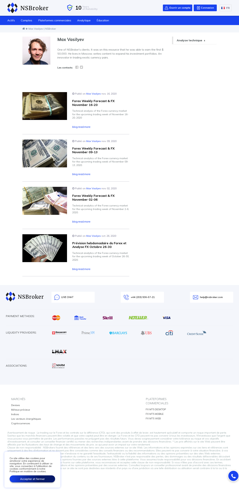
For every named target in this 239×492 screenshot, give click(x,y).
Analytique (84, 20)
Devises (15, 405)
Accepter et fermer (32, 479)
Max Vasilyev (93, 93)
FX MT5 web (153, 418)
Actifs (11, 20)
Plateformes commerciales (54, 20)
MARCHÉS (18, 399)
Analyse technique (191, 40)
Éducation (103, 20)
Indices (15, 414)
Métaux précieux (20, 409)
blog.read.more (81, 127)
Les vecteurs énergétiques (26, 418)
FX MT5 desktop (156, 409)
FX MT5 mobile (155, 413)
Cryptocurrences (20, 423)
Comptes (26, 20)
